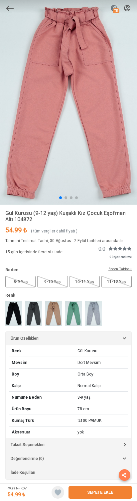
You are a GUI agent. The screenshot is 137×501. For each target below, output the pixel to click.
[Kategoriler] (10, 8)
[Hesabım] (127, 8)
